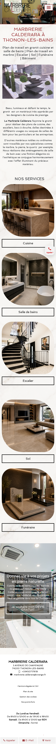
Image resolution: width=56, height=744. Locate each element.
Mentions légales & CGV (28, 686)
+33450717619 (30, 671)
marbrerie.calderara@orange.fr (30, 674)
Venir (47, 740)
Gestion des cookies (28, 697)
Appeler (10, 740)
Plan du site (28, 691)
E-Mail (29, 740)
